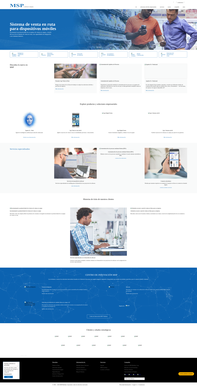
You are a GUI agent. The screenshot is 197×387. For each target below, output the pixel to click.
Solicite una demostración (29, 137)
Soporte (102, 365)
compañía (176, 6)
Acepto (8, 377)
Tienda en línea (56, 365)
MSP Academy (103, 367)
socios (169, 6)
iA (136, 6)
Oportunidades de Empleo (130, 371)
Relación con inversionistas (131, 367)
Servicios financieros (81, 369)
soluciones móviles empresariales (148, 6)
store (184, 6)
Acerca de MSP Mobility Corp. (131, 365)
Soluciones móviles (57, 367)
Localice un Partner (105, 369)
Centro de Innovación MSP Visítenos (98, 316)
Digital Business (56, 371)
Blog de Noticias (80, 371)
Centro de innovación (57, 376)
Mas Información (8, 374)
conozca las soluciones (120, 158)
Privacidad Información (125, 384)
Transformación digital (57, 369)
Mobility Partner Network (82, 365)
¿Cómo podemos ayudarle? (186, 373)
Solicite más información (48, 293)
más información (75, 186)
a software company (28, 6)
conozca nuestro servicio (166, 187)
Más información (59, 89)
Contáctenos (142, 384)
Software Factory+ (80, 367)
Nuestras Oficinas (128, 369)
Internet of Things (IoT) (58, 373)
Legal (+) (135, 384)
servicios (162, 6)
